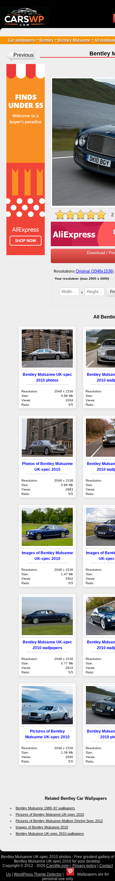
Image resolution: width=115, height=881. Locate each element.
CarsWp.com (57, 865)
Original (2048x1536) (95, 271)
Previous (23, 55)
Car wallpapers (21, 40)
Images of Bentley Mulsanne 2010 (42, 827)
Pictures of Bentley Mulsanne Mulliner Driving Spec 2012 (59, 821)
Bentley (47, 40)
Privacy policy (84, 865)
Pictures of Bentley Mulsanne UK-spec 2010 (50, 814)
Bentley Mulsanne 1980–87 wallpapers (45, 808)
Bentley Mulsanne (73, 40)
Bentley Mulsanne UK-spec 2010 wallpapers (50, 833)
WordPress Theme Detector (38, 874)
